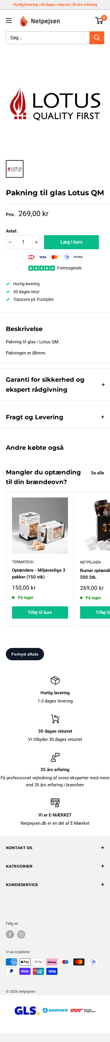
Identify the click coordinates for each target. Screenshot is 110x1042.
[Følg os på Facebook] (10, 934)
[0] (99, 20)
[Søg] (96, 37)
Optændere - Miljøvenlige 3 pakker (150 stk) (38, 574)
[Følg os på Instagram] (21, 934)
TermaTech (22, 562)
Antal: (11, 231)
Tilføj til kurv (40, 612)
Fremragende (69, 268)
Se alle (97, 473)
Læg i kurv (71, 242)
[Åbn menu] (9, 20)
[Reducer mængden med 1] (10, 242)
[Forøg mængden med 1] (36, 242)
